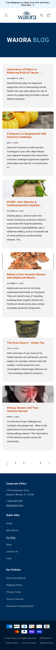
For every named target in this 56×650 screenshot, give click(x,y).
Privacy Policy (13, 592)
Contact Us (12, 551)
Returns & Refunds (16, 578)
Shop (9, 544)
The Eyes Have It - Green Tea (25, 342)
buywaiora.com (14, 505)
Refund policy (46, 638)
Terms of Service (14, 599)
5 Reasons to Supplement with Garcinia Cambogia (26, 135)
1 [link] (7, 462)
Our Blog (10, 537)
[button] (6, 15)
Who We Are (12, 530)
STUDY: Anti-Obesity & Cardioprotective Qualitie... (24, 204)
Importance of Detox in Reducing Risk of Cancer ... (24, 71)
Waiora (15, 638)
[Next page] (49, 463)
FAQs (9, 558)
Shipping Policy (14, 585)
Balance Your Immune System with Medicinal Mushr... (26, 276)
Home (9, 523)
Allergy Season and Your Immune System (23, 409)
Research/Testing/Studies (19, 606)
